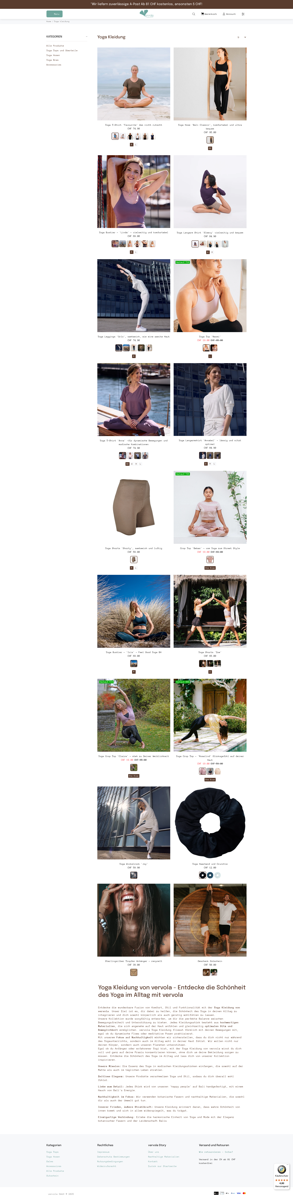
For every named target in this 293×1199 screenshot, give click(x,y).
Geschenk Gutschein (210, 961)
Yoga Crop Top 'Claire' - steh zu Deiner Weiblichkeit (134, 756)
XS (210, 148)
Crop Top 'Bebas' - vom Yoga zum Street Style (210, 548)
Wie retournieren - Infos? (216, 1152)
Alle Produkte (55, 45)
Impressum (103, 1152)
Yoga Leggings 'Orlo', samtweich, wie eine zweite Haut (134, 336)
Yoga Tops (52, 1152)
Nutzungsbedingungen (110, 1161)
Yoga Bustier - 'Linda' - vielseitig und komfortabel (133, 232)
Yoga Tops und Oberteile (62, 50)
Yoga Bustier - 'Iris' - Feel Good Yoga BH (134, 652)
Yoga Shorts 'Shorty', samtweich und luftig (133, 548)
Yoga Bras (52, 60)
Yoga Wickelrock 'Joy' (134, 864)
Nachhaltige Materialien (163, 1156)
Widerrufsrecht (106, 1166)
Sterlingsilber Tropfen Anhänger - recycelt (133, 961)
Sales (49, 1161)
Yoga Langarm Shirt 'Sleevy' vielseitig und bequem (210, 232)
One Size (210, 568)
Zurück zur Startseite (162, 1166)
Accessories (53, 64)
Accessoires (53, 1166)
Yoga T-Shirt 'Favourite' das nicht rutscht (133, 125)
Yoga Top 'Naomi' (210, 336)
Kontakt (153, 1161)
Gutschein (52, 1175)
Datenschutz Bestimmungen (113, 1156)
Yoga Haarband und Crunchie (210, 864)
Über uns (153, 1152)
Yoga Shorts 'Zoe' (210, 652)
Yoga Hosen (53, 55)
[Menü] (288, 1165)
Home (48, 21)
